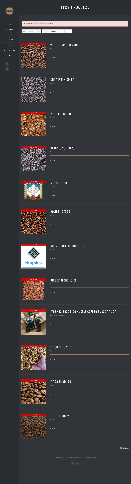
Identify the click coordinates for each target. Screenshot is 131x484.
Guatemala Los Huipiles (67, 246)
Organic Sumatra (62, 148)
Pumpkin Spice (60, 114)
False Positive (60, 416)
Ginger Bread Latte (63, 280)
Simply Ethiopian (62, 79)
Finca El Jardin (60, 347)
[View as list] (70, 31)
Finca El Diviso (60, 381)
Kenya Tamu (58, 183)
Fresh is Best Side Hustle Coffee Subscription (83, 312)
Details (53, 57)
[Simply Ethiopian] (33, 89)
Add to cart (54, 92)
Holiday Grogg (60, 211)
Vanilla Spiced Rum (64, 45)
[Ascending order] (44, 31)
